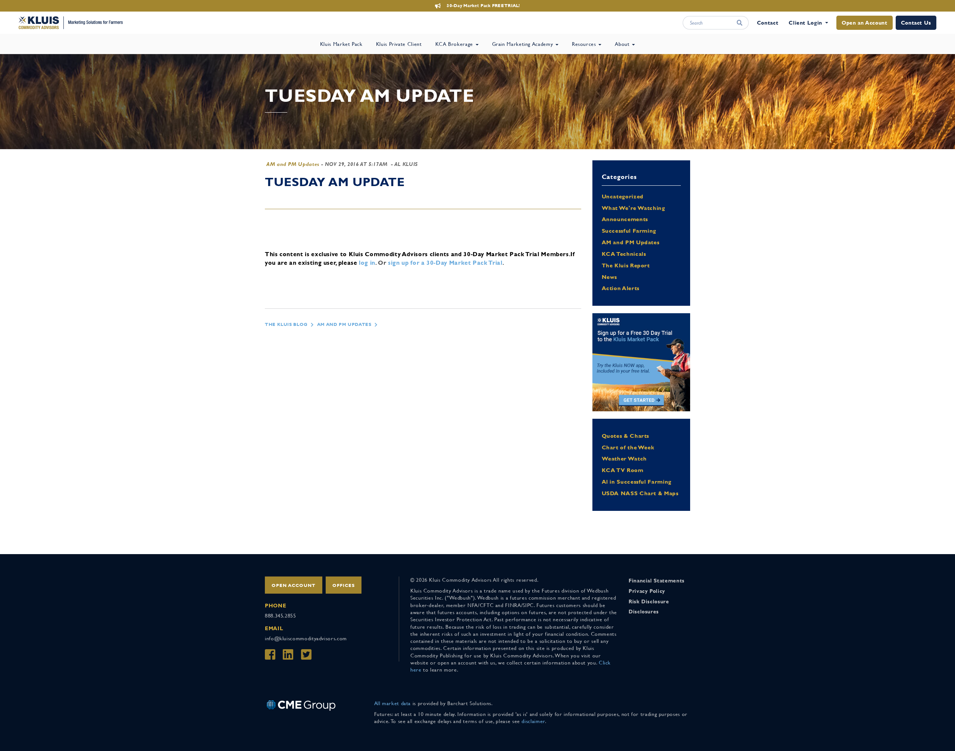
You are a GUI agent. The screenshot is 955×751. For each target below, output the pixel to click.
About (623, 44)
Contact (767, 23)
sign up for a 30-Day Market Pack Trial (445, 262)
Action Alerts (620, 288)
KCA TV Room (623, 470)
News (609, 277)
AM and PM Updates (292, 164)
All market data (392, 703)
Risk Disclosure (649, 601)
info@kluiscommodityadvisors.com (306, 638)
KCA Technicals (624, 254)
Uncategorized (623, 196)
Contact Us (916, 23)
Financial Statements (657, 581)
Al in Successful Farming (636, 481)
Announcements (625, 219)
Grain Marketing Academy (523, 44)
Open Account (294, 585)
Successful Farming (629, 230)
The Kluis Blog (286, 324)
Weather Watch (624, 458)
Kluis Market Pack (341, 44)
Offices (343, 585)
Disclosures (644, 612)
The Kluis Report (626, 265)
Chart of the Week (628, 447)
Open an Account (864, 23)
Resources (585, 44)
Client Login (805, 23)
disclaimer (533, 721)
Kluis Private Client (399, 44)
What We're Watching (633, 208)
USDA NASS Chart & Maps (640, 493)
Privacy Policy (647, 591)
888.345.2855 (280, 616)
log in (367, 262)
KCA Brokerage (455, 44)
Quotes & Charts (625, 436)
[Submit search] (739, 23)
